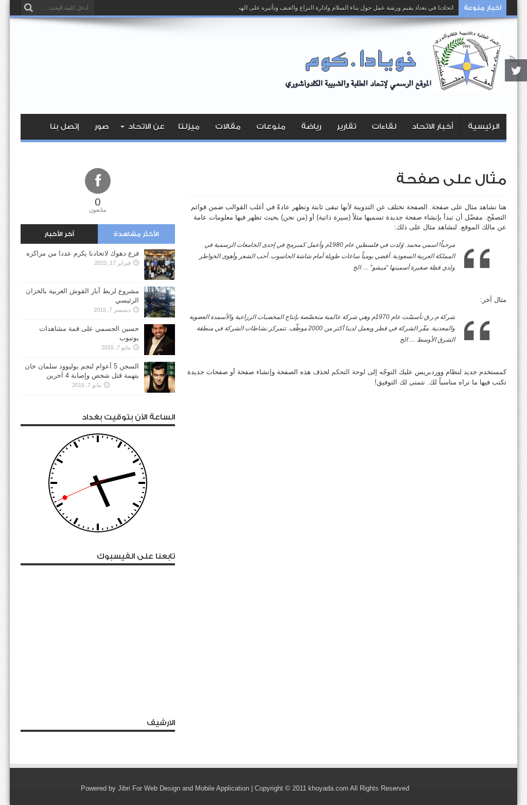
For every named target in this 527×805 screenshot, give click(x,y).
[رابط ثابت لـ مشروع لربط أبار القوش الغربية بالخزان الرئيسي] (159, 315)
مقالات (228, 126)
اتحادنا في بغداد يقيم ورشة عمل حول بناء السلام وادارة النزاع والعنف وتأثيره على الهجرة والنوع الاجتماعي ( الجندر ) (307, 7)
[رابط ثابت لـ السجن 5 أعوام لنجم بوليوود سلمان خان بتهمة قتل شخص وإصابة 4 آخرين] (159, 390)
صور (101, 126)
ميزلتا (189, 126)
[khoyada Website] (395, 88)
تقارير (346, 126)
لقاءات (384, 126)
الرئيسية (483, 126)
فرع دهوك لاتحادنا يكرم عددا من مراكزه (82, 253)
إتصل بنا (64, 126)
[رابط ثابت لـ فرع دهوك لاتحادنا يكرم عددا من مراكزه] (159, 277)
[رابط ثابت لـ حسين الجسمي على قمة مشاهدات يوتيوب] (159, 353)
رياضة (311, 126)
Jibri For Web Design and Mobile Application (183, 788)
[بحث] (28, 7)
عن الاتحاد (146, 126)
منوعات (271, 126)
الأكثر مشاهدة (136, 234)
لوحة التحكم (348, 372)
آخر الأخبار (59, 234)
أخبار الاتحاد (432, 126)
